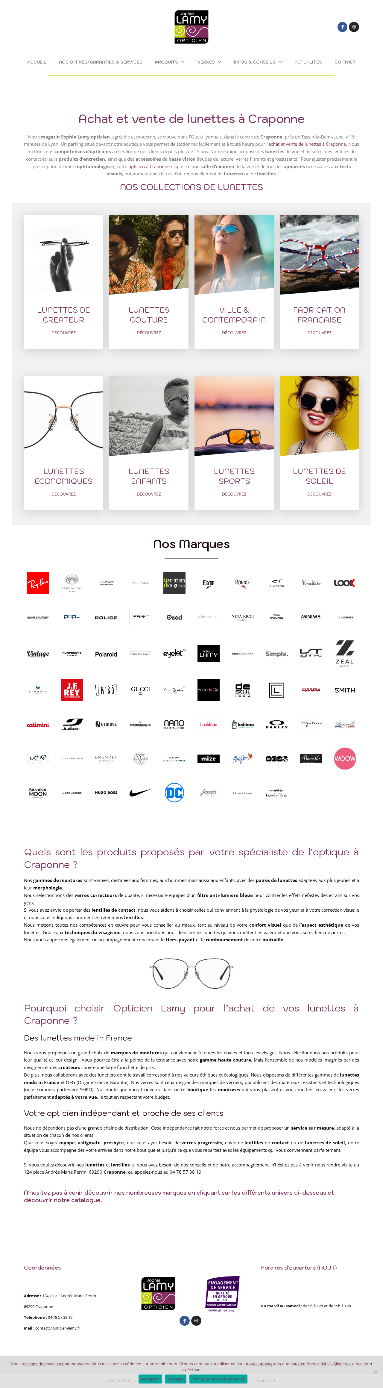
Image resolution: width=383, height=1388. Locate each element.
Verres (206, 62)
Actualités (308, 62)
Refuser (175, 1379)
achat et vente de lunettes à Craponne (307, 144)
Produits (166, 62)
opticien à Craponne (149, 166)
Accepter (150, 1379)
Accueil (36, 62)
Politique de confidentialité (218, 1379)
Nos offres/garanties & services (100, 62)
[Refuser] (376, 1372)
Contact (345, 62)
